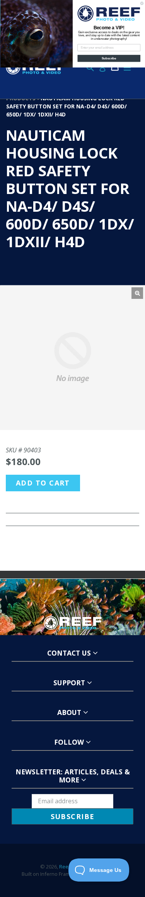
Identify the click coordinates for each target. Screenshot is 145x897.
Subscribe (109, 58)
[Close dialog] (142, 3)
